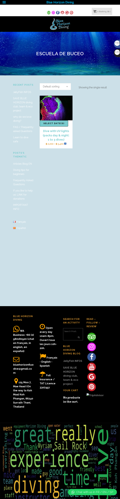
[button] (92, 492)
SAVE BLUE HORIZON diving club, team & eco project (70, 375)
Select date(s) (53, 123)
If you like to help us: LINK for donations (23, 194)
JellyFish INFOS (22, 92)
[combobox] (55, 86)
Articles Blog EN (22, 163)
